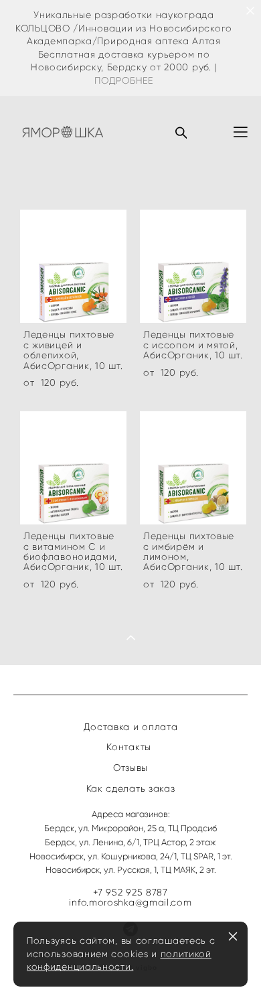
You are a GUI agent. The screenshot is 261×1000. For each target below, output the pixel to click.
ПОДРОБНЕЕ (123, 80)
